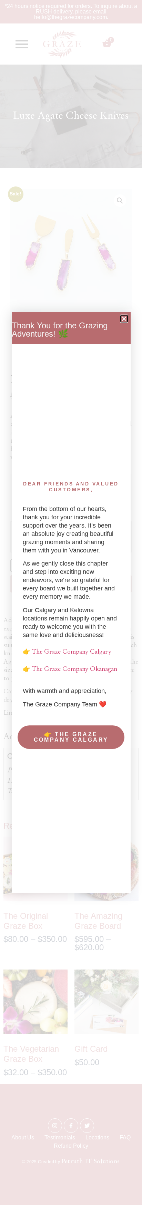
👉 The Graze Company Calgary (67, 652)
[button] (124, 319)
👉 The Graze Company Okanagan (70, 669)
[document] (71, 602)
